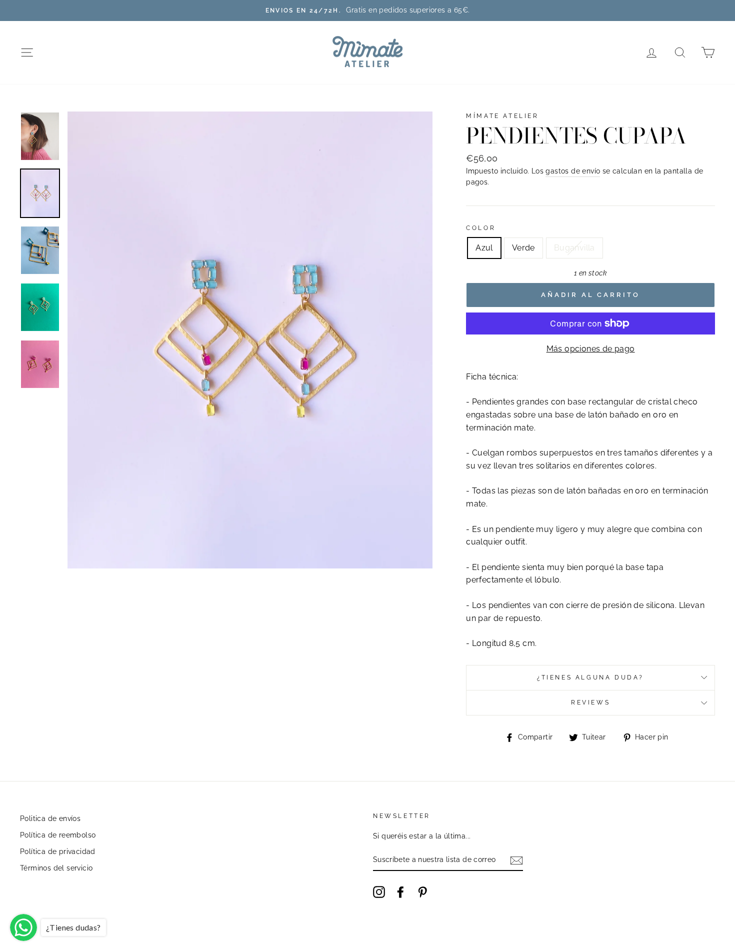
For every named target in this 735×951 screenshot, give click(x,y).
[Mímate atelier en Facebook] (400, 892)
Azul (484, 247)
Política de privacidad (58, 852)
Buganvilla (574, 247)
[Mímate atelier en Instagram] (379, 892)
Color (481, 228)
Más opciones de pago (590, 349)
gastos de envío (573, 171)
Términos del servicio (56, 868)
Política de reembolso (58, 835)
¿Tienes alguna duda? (590, 677)
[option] (367, 10)
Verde (523, 247)
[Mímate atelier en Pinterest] (422, 892)
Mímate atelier (502, 116)
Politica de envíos (50, 818)
